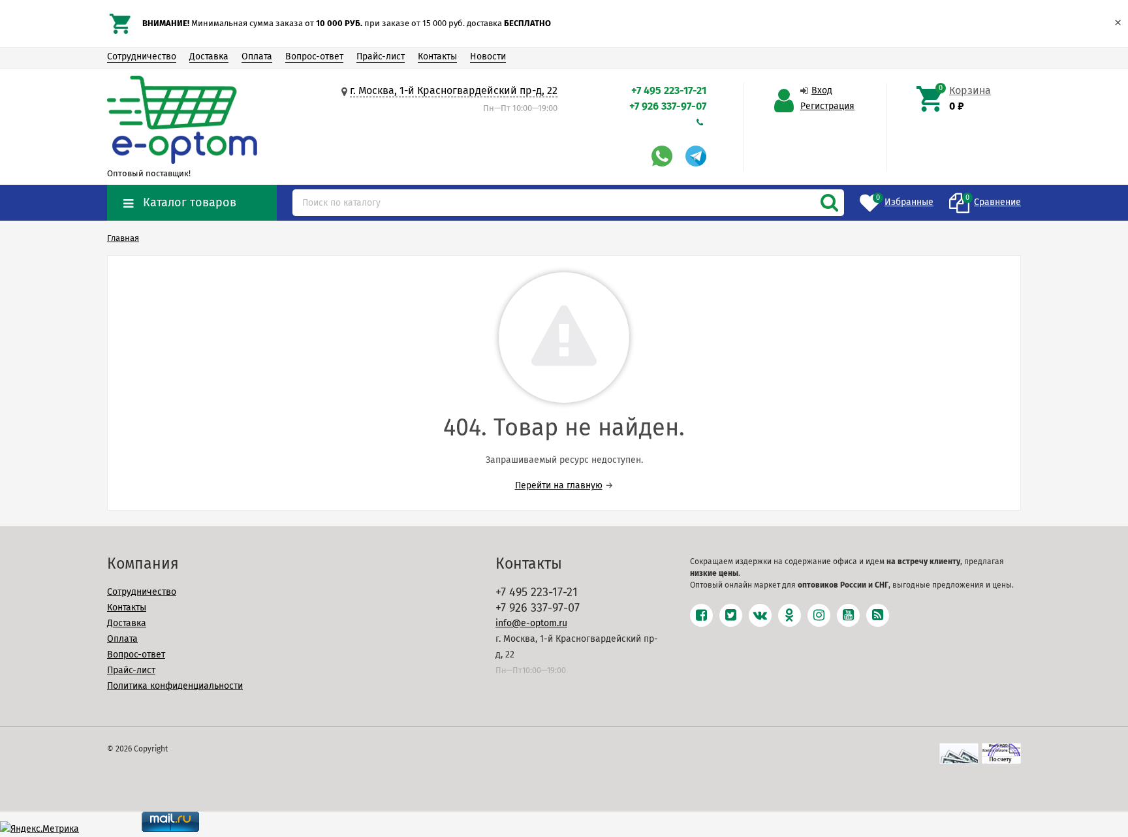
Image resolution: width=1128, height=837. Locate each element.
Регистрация (827, 106)
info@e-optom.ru (531, 623)
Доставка (208, 56)
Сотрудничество (141, 56)
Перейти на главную (559, 485)
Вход (821, 90)
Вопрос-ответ (314, 56)
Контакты (437, 56)
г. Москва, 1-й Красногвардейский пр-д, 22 (453, 90)
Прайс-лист (380, 56)
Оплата (257, 56)
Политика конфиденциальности (175, 685)
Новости (488, 56)
